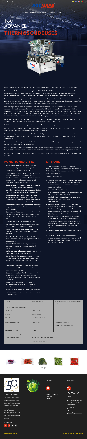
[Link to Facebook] (4, 1)
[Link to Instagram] (7, 1)
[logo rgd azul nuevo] (43, 6)
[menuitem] (72, 1)
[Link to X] (10, 1)
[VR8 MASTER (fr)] (85, 219)
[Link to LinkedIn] (12, 1)
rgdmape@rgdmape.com (74, 413)
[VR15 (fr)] (1, 219)
